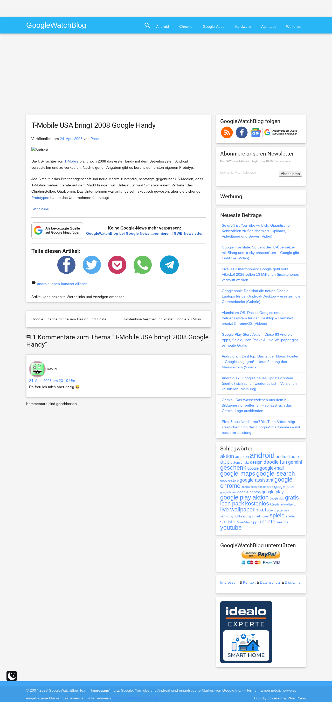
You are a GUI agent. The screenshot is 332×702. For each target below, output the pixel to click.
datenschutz (240, 462)
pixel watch (284, 510)
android (43, 284)
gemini (295, 462)
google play (273, 491)
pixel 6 (271, 510)
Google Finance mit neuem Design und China (68, 319)
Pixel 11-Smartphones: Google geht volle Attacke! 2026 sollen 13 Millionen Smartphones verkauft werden (260, 274)
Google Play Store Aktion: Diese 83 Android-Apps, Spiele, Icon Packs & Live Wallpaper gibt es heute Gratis (260, 339)
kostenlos (257, 503)
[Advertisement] (60, 8)
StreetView (243, 522)
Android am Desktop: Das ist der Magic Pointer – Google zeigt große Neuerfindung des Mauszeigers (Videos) (260, 361)
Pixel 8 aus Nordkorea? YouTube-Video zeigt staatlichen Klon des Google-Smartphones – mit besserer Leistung (261, 427)
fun (283, 462)
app (225, 461)
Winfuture (40, 209)
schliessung (242, 516)
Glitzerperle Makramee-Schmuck (139, 698)
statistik (228, 521)
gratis (292, 497)
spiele (277, 515)
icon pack (232, 503)
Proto (35, 197)
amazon (242, 457)
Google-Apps (213, 26)
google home (228, 492)
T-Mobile (71, 161)
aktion (227, 456)
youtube (231, 527)
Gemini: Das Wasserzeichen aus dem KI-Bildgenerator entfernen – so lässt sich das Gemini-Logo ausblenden (257, 405)
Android (162, 26)
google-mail (272, 468)
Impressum (229, 582)
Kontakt (249, 582)
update (266, 521)
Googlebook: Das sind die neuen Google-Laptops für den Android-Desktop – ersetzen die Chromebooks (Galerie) (261, 296)
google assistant (256, 480)
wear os (282, 522)
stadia (290, 516)
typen (44, 197)
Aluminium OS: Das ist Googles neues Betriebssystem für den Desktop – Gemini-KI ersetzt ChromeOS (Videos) (258, 318)
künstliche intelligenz (283, 504)
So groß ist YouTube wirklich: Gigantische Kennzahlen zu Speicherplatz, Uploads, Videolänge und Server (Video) (256, 230)
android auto (287, 456)
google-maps (237, 473)
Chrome (185, 26)
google (253, 468)
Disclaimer (293, 582)
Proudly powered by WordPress (280, 698)
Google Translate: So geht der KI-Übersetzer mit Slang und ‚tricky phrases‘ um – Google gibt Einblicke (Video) (260, 252)
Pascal (96, 139)
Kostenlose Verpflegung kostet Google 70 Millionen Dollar (171, 319)
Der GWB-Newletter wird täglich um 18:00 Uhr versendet (256, 161)
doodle (271, 462)
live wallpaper (237, 509)
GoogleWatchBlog (56, 25)
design (256, 462)
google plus (277, 498)
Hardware (243, 26)
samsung (226, 516)
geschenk (233, 467)
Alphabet (268, 26)
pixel (260, 509)
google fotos (284, 486)
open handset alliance (70, 284)
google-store (229, 480)
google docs (249, 486)
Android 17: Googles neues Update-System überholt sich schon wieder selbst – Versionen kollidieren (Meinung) (259, 383)
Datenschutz (270, 582)
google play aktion (244, 497)
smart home (260, 516)
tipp (254, 522)
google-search (275, 473)
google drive (265, 486)
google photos (249, 492)
